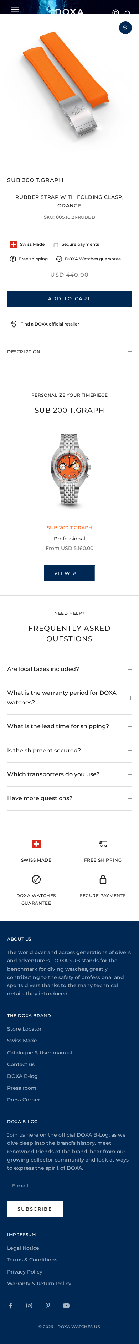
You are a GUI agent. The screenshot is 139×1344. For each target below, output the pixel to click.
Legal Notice (23, 1248)
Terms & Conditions (32, 1259)
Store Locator (24, 1029)
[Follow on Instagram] (29, 1305)
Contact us (21, 1064)
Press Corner (23, 1099)
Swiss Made (22, 1040)
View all (69, 573)
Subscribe (34, 1209)
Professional (69, 538)
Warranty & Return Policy (39, 1283)
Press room (21, 1088)
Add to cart (69, 298)
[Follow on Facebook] (10, 1305)
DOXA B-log (22, 1076)
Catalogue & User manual (39, 1052)
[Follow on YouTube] (66, 1305)
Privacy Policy (24, 1272)
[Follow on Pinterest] (47, 1305)
